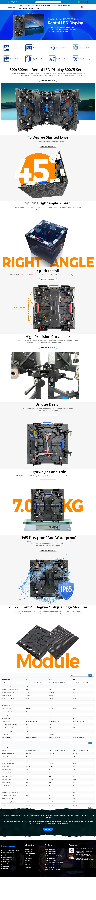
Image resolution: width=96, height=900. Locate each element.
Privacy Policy (28, 862)
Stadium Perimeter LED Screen (53, 865)
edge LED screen (59, 141)
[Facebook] (81, 2)
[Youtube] (85, 2)
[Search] (90, 675)
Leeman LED (15, 476)
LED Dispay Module (50, 853)
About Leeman (29, 849)
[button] (28, 5)
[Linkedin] (83, 2)
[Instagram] (87, 2)
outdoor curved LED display (42, 541)
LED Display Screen (50, 851)
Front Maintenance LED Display (53, 856)
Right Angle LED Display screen (30, 275)
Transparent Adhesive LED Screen (54, 862)
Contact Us (28, 867)
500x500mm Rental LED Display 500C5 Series (48, 69)
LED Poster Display (50, 867)
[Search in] (93, 675)
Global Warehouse (30, 853)
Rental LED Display (50, 849)
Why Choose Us (29, 851)
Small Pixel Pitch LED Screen (53, 869)
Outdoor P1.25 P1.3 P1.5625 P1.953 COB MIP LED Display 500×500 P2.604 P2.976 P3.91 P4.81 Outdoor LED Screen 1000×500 (85, 850)
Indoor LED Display (50, 858)
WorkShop (27, 860)
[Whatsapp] (79, 2)
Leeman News (28, 858)
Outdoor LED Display (50, 860)
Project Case (28, 856)
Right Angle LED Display (33, 73)
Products (48, 845)
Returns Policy (29, 865)
